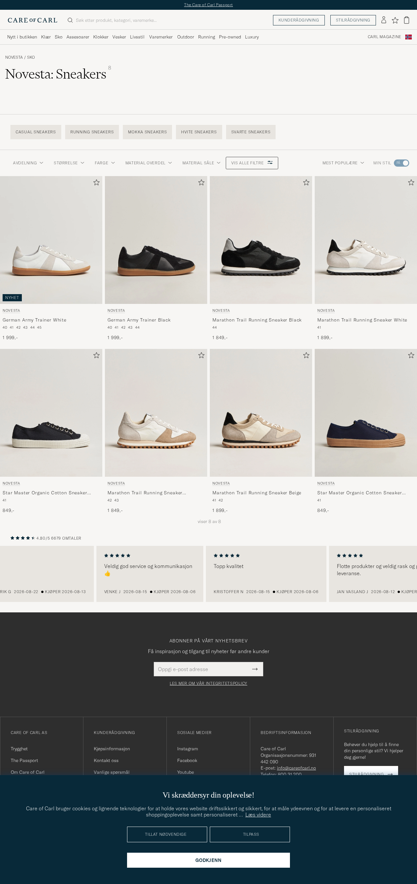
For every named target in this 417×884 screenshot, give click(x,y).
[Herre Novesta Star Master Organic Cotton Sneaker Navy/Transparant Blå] (366, 413)
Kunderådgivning (299, 20)
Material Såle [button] (198, 162)
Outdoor (185, 37)
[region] (208, 574)
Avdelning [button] (25, 162)
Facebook (187, 760)
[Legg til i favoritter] (95, 183)
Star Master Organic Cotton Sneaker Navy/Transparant (359, 492)
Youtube (185, 772)
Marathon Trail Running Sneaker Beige (256, 492)
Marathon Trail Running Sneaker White (362, 319)
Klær (46, 37)
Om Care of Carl (28, 772)
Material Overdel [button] (145, 162)
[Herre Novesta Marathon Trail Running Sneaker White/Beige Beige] (156, 413)
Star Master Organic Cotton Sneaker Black (45, 492)
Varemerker (161, 37)
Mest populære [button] (340, 162)
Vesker (119, 37)
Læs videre (258, 814)
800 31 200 (290, 774)
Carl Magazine (384, 37)
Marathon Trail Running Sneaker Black (257, 319)
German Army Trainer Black (139, 319)
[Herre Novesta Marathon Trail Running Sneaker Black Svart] (261, 240)
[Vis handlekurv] (406, 20)
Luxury (252, 37)
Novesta (14, 57)
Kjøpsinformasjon (112, 749)
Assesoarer (77, 37)
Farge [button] (101, 162)
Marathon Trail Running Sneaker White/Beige (145, 492)
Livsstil (137, 37)
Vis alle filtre (248, 162)
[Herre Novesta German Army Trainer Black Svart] (156, 240)
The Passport (24, 760)
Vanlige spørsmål (112, 772)
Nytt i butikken (22, 37)
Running (206, 37)
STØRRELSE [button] (66, 162)
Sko (59, 37)
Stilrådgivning (353, 20)
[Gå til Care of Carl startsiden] (32, 20)
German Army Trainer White (34, 319)
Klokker (100, 37)
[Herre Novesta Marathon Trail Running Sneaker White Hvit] (366, 240)
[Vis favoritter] (395, 20)
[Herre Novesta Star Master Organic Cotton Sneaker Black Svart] (51, 413)
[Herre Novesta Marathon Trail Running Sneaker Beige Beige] (261, 413)
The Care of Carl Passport (208, 4)
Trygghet (19, 749)
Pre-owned (230, 37)
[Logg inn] (383, 20)
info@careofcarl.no (296, 768)
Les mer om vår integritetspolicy (208, 683)
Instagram (187, 749)
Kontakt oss (106, 760)
